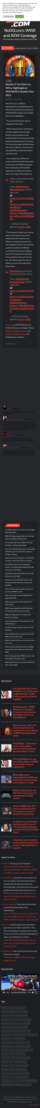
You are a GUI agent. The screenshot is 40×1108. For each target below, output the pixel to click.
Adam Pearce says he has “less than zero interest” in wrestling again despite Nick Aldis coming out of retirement (19, 567)
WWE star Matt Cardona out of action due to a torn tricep (19, 641)
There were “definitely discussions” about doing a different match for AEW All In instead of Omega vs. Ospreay (20, 551)
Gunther (6, 1035)
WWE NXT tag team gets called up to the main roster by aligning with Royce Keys (19, 537)
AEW (5, 1008)
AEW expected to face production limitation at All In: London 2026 (20, 663)
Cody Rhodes (21, 1027)
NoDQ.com (8, 951)
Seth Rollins (20, 1061)
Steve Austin (21, 1065)
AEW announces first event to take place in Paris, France (18, 603)
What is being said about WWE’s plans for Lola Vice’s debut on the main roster (19, 657)
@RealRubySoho (26, 213)
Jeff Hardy (32, 1035)
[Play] (4, 992)
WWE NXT (31, 1081)
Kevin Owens (23, 1042)
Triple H (6, 1077)
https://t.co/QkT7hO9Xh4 (22, 198)
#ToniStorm (15, 207)
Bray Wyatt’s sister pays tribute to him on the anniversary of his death (19, 575)
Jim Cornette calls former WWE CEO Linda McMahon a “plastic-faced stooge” (18, 544)
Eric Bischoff (24, 1031)
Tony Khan (23, 1073)
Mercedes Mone (22, 1046)
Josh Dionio (8, 878)
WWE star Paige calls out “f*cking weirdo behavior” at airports (18, 616)
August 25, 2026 (26, 873)
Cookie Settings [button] (8, 16)
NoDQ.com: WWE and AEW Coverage (20, 33)
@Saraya (14, 213)
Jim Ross (6, 1038)
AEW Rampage (8, 1012)
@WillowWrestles (18, 210)
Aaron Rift (8, 99)
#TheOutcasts (16, 271)
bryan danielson (23, 1019)
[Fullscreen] (36, 992)
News (9, 81)
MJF (5, 1050)
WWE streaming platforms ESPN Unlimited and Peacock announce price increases (19, 609)
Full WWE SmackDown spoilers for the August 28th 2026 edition (20, 531)
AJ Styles (22, 1012)
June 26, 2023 (24, 227)
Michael (7, 863)
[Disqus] (20, 430)
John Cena (19, 1038)
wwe (20, 1081)
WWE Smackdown (23, 1084)
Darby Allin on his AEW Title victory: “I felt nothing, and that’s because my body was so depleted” (18, 582)
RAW (28, 1050)
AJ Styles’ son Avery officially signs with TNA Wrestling (19, 629)
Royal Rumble (23, 1058)
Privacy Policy (34, 1105)
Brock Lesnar (8, 1019)
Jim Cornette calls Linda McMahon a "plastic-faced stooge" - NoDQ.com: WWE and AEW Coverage (20, 870)
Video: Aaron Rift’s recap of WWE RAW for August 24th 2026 (19, 596)
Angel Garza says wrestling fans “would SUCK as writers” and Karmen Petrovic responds (19, 559)
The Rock (21, 1069)
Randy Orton (17, 1050)
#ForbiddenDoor (17, 189)
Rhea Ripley (7, 1054)
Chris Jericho (24, 1023)
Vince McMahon (20, 1077)
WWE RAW (7, 1084)
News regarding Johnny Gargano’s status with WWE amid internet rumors (19, 635)
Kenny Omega (8, 1042)
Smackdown (7, 1065)
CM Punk (7, 1027)
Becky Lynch (7, 1015)
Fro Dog (7, 925)
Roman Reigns (8, 1058)
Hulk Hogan (19, 1035)
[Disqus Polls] (20, 377)
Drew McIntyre (8, 1031)
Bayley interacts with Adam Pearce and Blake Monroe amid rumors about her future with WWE (19, 649)
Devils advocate (10, 904)
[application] (20, 984)
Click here (9, 325)
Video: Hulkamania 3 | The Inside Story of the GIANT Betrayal (19, 622)
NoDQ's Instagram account (16, 331)
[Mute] (33, 992)
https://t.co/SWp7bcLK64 (22, 204)
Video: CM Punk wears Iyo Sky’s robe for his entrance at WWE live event (19, 590)
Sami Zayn (7, 1061)
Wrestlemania (8, 1081)
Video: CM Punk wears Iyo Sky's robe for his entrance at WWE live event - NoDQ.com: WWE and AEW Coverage (21, 916)
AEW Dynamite (18, 1008)
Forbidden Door (11, 344)
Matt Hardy (7, 1046)
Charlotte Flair (8, 1023)
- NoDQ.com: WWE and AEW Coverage (19, 957)
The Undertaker (9, 1073)
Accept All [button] (19, 16)
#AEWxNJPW (22, 186)
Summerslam (8, 1069)
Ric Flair (20, 1054)
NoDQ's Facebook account (16, 334)
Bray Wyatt (21, 1015)
